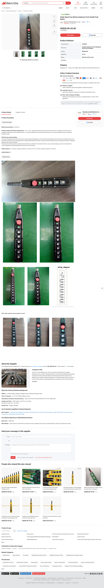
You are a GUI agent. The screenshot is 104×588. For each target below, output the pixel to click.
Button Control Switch (60, 562)
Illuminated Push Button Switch (39, 555)
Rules (101, 8)
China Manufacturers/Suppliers (39, 578)
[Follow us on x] (93, 573)
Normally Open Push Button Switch (74, 555)
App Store (5, 573)
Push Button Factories (8, 562)
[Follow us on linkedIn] (101, 573)
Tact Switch (25, 555)
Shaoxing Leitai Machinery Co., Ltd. (72, 22)
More (3, 569)
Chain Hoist (42, 412)
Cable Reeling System (32, 539)
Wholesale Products (52, 578)
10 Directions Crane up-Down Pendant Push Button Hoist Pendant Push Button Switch (10, 518)
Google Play (14, 573)
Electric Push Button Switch (87, 562)
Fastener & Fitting (19, 414)
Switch (19, 11)
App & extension (84, 8)
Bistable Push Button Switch (56, 555)
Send (13, 457)
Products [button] (26, 3)
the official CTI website (37, 366)
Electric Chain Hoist (6, 536)
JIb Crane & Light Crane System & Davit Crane (63, 534)
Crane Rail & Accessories (58, 539)
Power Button (34, 562)
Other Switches (16, 555)
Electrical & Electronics (11, 11)
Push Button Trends (57, 566)
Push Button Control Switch (9, 566)
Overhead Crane (14, 412)
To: (9, 440)
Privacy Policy (75, 582)
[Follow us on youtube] (97, 573)
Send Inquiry (70, 35)
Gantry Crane (22, 412)
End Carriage (48, 412)
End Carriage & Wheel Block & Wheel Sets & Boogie (38, 536)
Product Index (78, 578)
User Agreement (60, 582)
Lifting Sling (12, 414)
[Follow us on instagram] (95, 573)
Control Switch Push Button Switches (28, 566)
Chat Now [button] (93, 35)
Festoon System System (7, 539)
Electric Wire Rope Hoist (32, 412)
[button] (63, 3)
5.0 (85, 114)
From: (8, 436)
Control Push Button (73, 562)
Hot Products (21, 578)
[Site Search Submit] (68, 3)
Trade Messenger (25, 573)
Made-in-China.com (45, 579)
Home (3, 11)
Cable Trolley (63, 412)
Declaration (68, 582)
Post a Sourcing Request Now (44, 457)
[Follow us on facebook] (90, 573)
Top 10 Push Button (44, 566)
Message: (7, 444)
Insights (84, 578)
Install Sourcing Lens (39, 573)
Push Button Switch (28, 11)
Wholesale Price (61, 578)
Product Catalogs (23, 531)
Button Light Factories (46, 562)
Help (75, 8)
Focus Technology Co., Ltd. (41, 582)
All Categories (7, 8)
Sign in (100, 4)
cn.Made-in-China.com (66, 579)
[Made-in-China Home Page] (10, 3)
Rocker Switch (6, 555)
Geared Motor (55, 536)
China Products (28, 578)
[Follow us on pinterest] (99, 573)
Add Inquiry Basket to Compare (30, 60)
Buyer (67, 8)
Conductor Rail (56, 412)
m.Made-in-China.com (55, 579)
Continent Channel (70, 578)
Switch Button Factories (22, 562)
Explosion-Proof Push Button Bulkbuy (74, 566)
